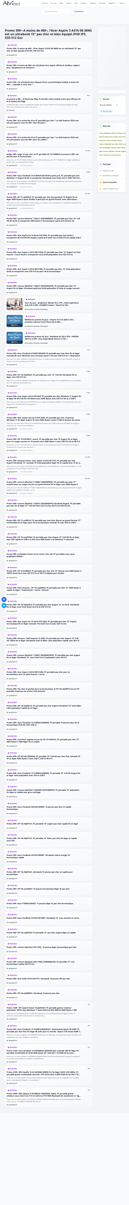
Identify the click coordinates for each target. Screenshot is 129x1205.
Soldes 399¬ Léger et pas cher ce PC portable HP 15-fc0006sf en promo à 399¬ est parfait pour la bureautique (43, 155)
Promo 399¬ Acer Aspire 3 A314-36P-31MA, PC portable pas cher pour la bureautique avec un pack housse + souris (38, 673)
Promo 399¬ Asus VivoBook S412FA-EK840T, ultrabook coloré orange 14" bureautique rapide (38, 856)
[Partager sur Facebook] (4, 599)
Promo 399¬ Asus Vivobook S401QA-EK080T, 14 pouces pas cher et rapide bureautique (39, 808)
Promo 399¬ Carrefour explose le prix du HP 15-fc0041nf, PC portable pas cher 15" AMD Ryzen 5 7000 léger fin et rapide (43, 740)
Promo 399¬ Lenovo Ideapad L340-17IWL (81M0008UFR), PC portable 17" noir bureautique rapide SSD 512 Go (41, 963)
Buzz (61, 3)
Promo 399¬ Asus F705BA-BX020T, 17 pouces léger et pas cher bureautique (40, 903)
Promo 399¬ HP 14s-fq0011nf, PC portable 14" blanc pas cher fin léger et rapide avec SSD (42, 839)
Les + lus (53, 3)
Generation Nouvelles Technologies (37, 309)
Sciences (84, 3)
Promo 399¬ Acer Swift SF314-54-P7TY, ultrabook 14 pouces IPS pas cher (38, 978)
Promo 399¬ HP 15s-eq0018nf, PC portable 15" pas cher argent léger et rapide (41, 932)
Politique (93, 3)
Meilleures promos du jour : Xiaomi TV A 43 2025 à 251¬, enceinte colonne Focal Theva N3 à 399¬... (49, 320)
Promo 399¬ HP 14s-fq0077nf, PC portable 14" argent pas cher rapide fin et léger (42, 824)
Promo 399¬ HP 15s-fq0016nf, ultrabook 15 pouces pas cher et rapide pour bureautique (40, 873)
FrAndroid (11, 110)
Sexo (76, 3)
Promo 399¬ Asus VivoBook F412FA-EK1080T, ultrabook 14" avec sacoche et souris (43, 918)
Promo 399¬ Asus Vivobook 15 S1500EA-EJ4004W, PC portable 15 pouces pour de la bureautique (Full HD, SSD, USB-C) (43, 723)
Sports (121, 3)
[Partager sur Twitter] (4, 605)
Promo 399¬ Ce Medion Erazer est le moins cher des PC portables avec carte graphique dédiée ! (41, 555)
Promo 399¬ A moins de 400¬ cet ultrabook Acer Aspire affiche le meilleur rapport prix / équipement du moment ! (43, 66)
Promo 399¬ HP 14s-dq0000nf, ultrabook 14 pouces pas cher (33, 993)
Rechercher (79, 11)
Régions (111, 3)
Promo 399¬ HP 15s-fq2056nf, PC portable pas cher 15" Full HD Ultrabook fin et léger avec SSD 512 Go (42, 376)
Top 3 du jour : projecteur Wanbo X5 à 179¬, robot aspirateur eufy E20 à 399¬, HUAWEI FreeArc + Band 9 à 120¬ (52, 304)
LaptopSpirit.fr (12, 55)
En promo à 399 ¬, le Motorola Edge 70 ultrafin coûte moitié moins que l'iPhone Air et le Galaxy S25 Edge (44, 100)
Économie (102, 3)
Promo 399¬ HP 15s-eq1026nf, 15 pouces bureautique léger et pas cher (38, 889)
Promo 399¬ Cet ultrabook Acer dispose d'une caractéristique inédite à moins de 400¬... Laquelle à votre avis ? (43, 83)
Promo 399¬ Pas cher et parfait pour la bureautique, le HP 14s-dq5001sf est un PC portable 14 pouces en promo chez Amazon (43, 690)
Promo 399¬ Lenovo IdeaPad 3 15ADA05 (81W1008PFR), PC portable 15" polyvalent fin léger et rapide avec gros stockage (43, 791)
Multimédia (13, 45)
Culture (68, 3)
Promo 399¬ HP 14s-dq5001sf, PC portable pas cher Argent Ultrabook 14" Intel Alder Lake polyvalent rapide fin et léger (44, 707)
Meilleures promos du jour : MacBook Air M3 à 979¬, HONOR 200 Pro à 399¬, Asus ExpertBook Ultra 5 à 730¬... (52, 337)
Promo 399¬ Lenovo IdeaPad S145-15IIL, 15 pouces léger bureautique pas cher (41, 947)
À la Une (44, 3)
